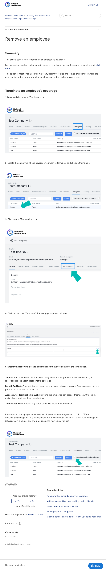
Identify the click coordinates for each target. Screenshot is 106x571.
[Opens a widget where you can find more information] (95, 566)
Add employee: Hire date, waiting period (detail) (70, 501)
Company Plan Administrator (38, 15)
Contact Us (93, 5)
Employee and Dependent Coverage (20, 19)
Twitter (11, 485)
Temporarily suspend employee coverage (67, 496)
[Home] (13, 6)
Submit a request (36, 514)
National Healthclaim (14, 15)
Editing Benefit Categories (60, 511)
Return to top (11, 523)
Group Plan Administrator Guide (62, 506)
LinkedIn (15, 485)
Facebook (7, 485)
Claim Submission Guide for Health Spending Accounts (74, 516)
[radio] (17, 501)
